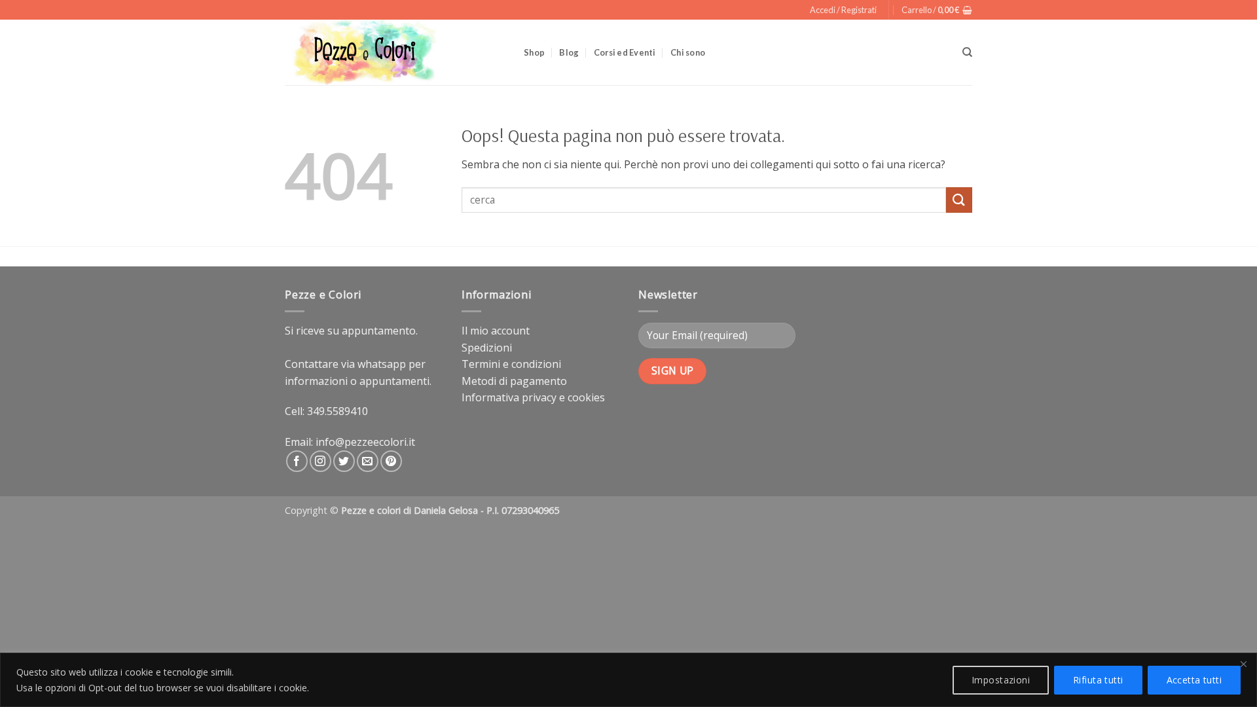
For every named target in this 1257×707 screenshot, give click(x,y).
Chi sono (687, 52)
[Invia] (959, 200)
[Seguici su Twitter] (344, 461)
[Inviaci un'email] (367, 461)
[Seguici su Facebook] (297, 461)
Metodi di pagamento (514, 381)
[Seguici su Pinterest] (391, 461)
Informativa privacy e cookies (533, 397)
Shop (534, 52)
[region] (628, 680)
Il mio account (496, 330)
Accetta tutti (1194, 680)
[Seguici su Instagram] (320, 461)
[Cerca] (967, 52)
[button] (843, 10)
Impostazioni (1001, 680)
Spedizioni (487, 347)
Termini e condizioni (511, 364)
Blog (569, 52)
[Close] (1243, 664)
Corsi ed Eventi (625, 52)
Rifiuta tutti (1098, 680)
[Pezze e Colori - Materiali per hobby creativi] (394, 52)
